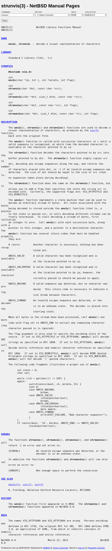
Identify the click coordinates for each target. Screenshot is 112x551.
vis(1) (27, 484)
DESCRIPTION (9, 122)
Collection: (90, 12)
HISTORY (6, 498)
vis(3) (94, 130)
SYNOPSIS (7, 66)
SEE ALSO (7, 478)
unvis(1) (14, 484)
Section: (39, 12)
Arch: (75, 12)
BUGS (4, 515)
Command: (6, 12)
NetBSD (46, 548)
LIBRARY (6, 52)
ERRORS (5, 434)
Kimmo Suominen (60, 548)
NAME (4, 38)
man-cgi (81, 548)
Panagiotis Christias (96, 548)
